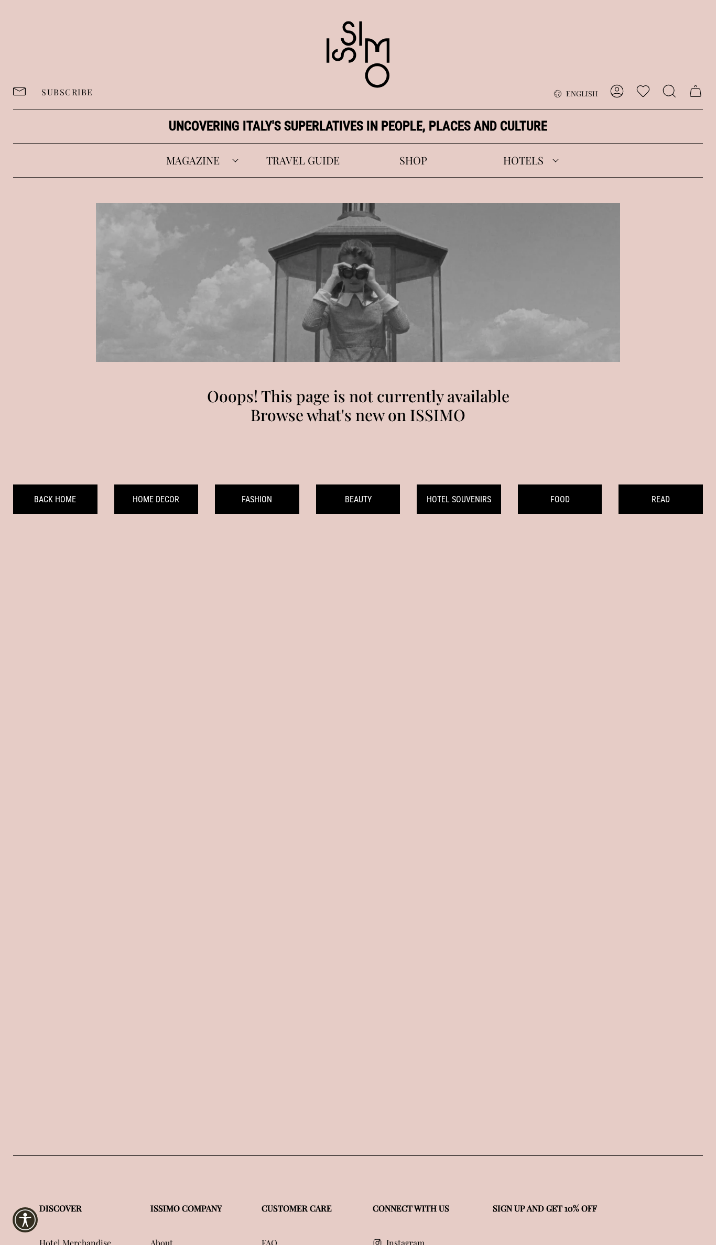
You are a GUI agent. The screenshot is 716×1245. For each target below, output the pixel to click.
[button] (193, 160)
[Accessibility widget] (25, 1219)
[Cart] (695, 91)
